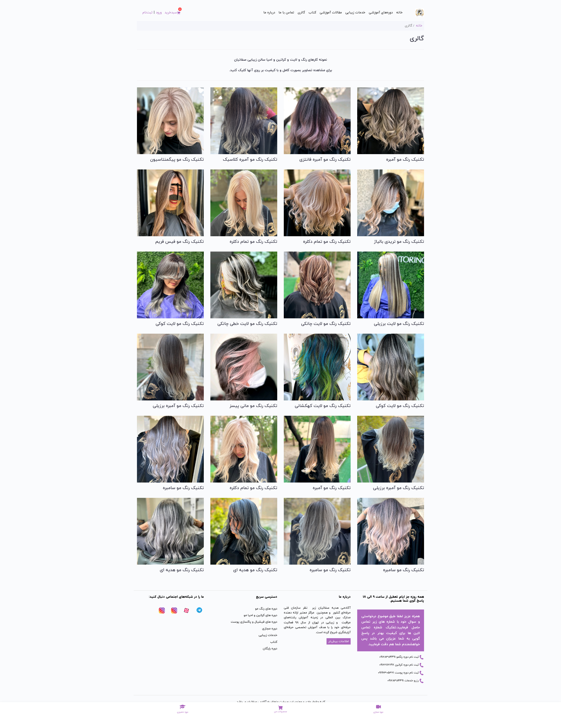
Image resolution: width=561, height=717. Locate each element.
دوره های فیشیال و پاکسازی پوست (254, 622)
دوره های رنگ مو (266, 609)
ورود (159, 12)
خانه (399, 12)
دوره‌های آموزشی (381, 12)
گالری (301, 12)
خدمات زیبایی (355, 12)
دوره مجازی (269, 629)
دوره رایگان (270, 649)
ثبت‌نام (147, 12)
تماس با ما (286, 12)
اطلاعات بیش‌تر (338, 641)
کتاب (312, 12)
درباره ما (269, 12)
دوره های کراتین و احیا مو (260, 615)
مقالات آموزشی (331, 12)
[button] (172, 12)
